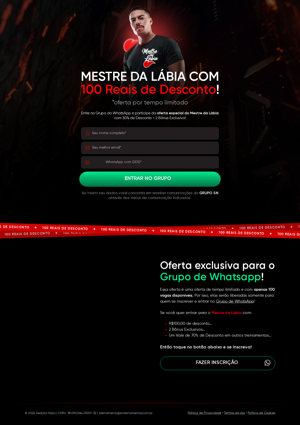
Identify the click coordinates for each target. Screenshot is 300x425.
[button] (217, 363)
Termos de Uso (234, 412)
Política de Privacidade (204, 412)
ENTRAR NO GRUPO (148, 178)
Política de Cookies (261, 412)
